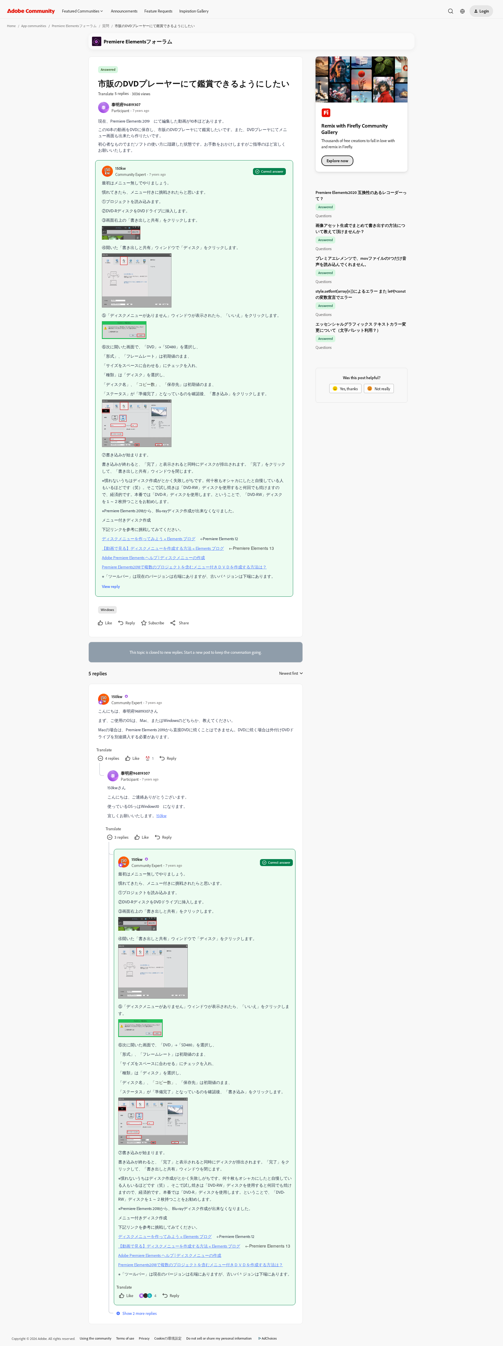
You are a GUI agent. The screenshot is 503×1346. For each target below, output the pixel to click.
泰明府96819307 (125, 104)
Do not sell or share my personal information (219, 1338)
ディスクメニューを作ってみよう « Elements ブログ (148, 538)
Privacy (144, 1338)
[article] (195, 728)
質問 (105, 26)
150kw (120, 168)
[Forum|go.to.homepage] (31, 11)
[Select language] (462, 11)
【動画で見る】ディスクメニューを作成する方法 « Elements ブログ (163, 548)
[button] (481, 11)
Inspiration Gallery (193, 10)
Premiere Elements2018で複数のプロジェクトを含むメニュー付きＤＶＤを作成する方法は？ (184, 566)
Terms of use (125, 1338)
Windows (107, 609)
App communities (33, 26)
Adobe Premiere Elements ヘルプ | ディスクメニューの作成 (153, 557)
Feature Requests (158, 10)
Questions (324, 215)
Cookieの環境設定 (168, 1338)
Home (11, 26)
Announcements (124, 10)
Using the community (95, 1338)
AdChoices (269, 1338)
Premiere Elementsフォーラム (74, 26)
